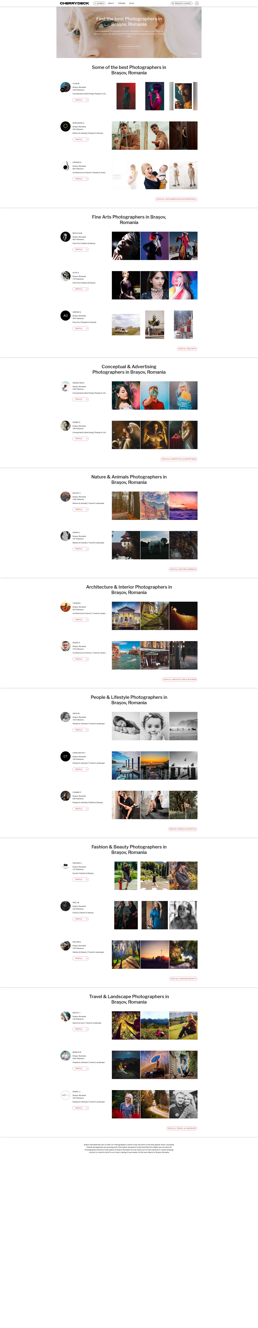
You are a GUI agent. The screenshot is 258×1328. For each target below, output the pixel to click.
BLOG (131, 3)
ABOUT (111, 3)
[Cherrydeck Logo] (73, 3)
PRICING (121, 3)
